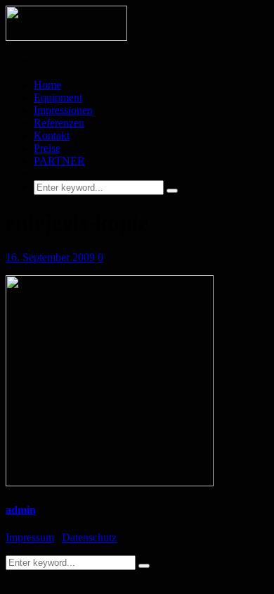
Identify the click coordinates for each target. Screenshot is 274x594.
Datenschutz (89, 537)
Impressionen (63, 110)
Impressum (30, 537)
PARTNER (59, 161)
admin (21, 510)
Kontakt (52, 135)
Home (47, 85)
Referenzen (59, 123)
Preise (47, 148)
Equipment (58, 97)
